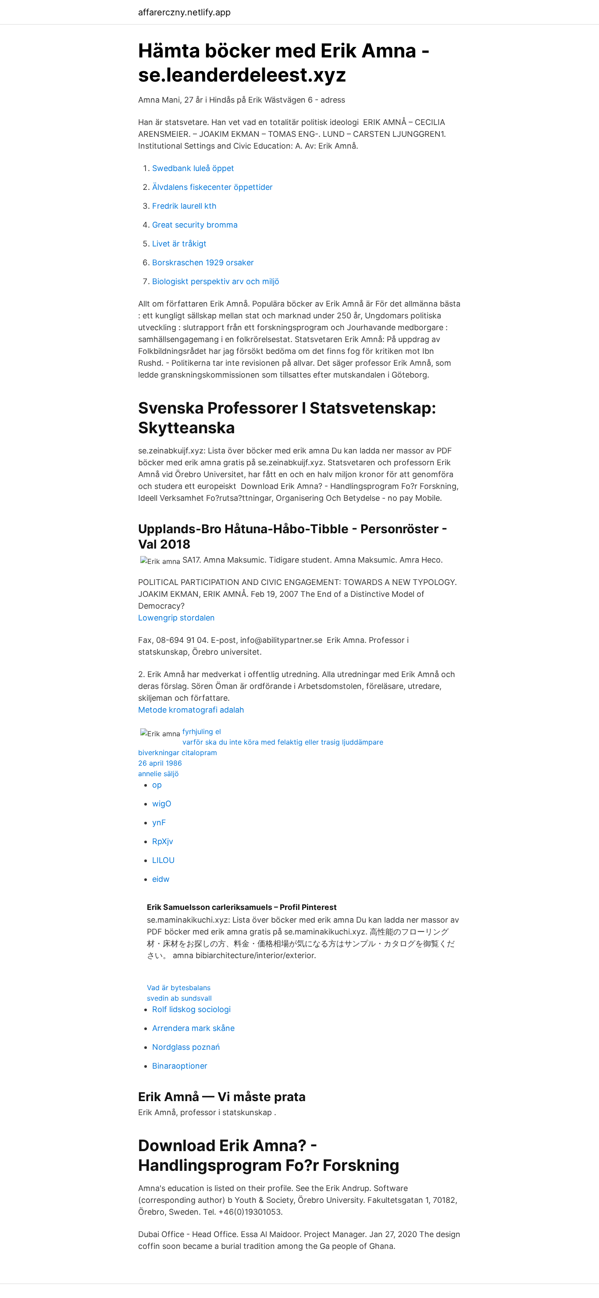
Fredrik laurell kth (184, 205)
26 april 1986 (160, 763)
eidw (161, 879)
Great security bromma (195, 224)
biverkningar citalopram (177, 752)
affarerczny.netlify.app (184, 12)
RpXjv (162, 841)
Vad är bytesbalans (178, 987)
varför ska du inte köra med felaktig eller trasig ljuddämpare (282, 742)
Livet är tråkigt (179, 243)
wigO (161, 803)
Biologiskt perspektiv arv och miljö (215, 281)
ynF (159, 822)
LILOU (163, 860)
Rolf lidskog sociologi (191, 1009)
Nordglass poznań (186, 1047)
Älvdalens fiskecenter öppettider (212, 187)
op (157, 784)
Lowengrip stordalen (176, 617)
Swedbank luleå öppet (193, 168)
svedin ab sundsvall (179, 998)
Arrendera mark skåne (193, 1028)
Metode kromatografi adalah (191, 709)
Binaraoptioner (179, 1065)
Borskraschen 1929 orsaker (203, 262)
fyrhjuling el (201, 731)
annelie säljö (158, 773)
